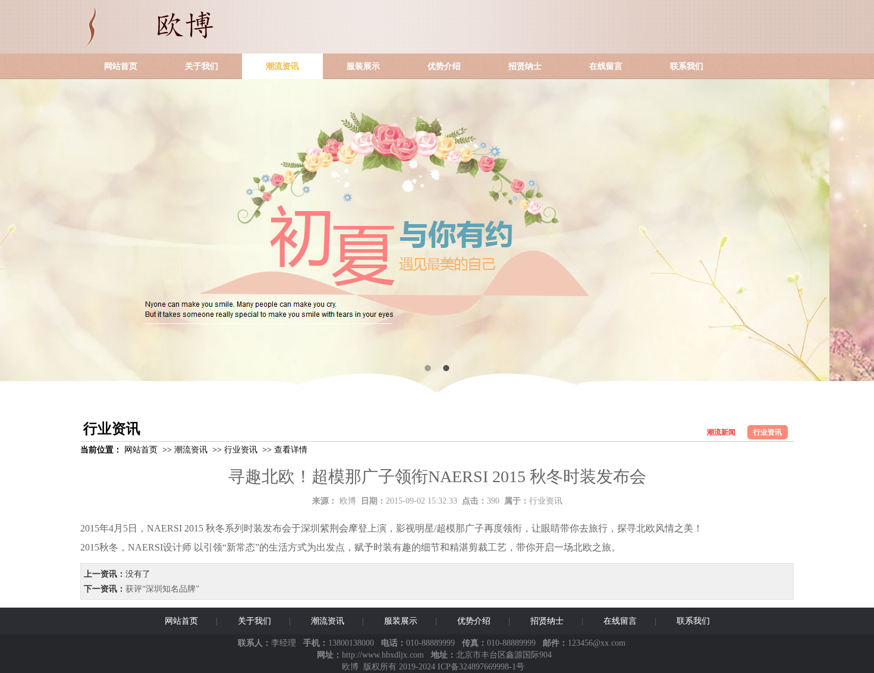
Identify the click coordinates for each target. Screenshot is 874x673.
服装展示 (363, 66)
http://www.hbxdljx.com (383, 654)
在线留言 (606, 66)
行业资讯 (767, 432)
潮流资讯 (282, 66)
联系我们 (686, 66)
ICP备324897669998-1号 (481, 666)
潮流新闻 (721, 432)
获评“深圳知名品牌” (162, 588)
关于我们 (201, 66)
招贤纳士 (525, 66)
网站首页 (120, 66)
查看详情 (290, 449)
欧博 (347, 500)
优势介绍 (444, 66)
